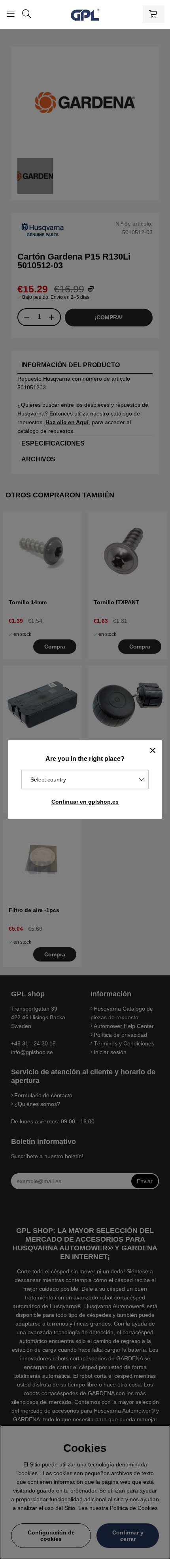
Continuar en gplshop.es (85, 801)
